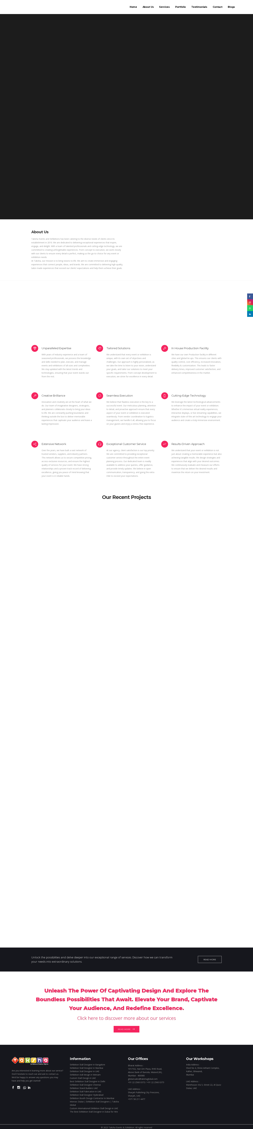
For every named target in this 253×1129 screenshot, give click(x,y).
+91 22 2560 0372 (136, 1082)
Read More (124, 1029)
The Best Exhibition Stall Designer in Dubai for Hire (94, 1111)
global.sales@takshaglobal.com (143, 1079)
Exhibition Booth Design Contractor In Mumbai (92, 1098)
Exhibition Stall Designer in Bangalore (87, 1064)
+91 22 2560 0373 (155, 1082)
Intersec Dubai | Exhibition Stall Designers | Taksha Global (94, 1103)
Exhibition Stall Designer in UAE (84, 1071)
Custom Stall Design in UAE (83, 1078)
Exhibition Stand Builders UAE (84, 1088)
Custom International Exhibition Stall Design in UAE (94, 1108)
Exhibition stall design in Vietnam (85, 1074)
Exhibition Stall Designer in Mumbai (86, 1068)
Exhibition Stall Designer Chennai (85, 1084)
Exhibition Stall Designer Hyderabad (86, 1094)
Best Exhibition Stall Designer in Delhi (87, 1081)
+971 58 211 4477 (136, 1099)
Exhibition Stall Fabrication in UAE (85, 1091)
